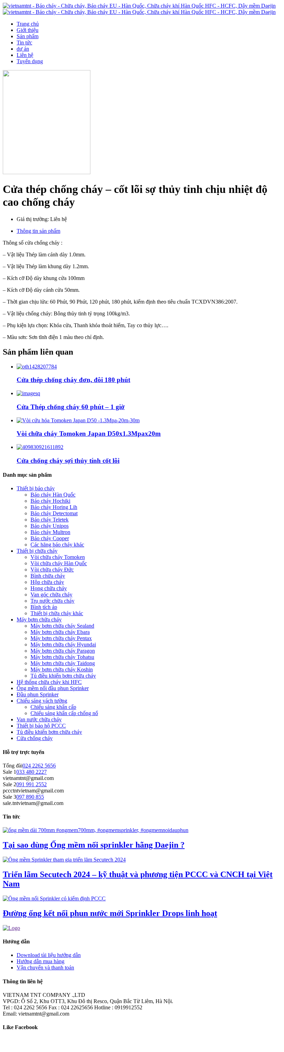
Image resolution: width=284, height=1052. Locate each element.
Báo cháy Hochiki (50, 501)
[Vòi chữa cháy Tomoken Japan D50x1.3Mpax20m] (78, 420)
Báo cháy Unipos (49, 526)
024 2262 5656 (39, 766)
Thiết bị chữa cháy (37, 551)
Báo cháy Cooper (49, 538)
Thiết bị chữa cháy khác (56, 613)
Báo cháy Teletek (49, 520)
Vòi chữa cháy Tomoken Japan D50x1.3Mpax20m (89, 433)
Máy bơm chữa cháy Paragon (62, 651)
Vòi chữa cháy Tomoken (57, 557)
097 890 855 (30, 797)
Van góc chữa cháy (51, 594)
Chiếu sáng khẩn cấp (53, 707)
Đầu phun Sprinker (38, 694)
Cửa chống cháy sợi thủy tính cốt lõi (68, 460)
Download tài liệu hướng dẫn (49, 955)
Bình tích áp (43, 607)
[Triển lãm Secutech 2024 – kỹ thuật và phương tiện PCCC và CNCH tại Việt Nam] (64, 860)
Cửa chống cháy (35, 738)
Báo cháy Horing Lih (53, 507)
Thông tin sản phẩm (38, 231)
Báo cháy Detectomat (54, 513)
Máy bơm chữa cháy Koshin (61, 669)
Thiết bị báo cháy (36, 488)
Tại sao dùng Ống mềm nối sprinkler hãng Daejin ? (94, 844)
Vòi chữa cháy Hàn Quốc (58, 563)
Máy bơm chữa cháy (39, 619)
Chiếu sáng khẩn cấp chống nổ (64, 713)
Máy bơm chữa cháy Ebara (60, 632)
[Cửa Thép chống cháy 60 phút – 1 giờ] (28, 393)
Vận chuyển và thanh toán (45, 967)
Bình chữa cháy (47, 576)
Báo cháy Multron (50, 532)
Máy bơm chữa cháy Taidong (62, 663)
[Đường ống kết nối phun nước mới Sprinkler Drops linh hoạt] (54, 898)
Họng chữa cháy (48, 588)
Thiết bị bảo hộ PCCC (41, 726)
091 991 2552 (31, 784)
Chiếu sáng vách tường (42, 701)
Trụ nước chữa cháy (52, 601)
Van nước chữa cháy (39, 719)
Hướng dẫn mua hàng (40, 961)
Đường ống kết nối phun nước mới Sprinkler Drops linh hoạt (110, 913)
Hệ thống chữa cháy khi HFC (49, 682)
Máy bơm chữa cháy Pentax (61, 638)
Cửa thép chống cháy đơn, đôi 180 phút (73, 379)
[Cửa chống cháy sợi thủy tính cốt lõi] (40, 447)
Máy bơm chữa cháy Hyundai (63, 644)
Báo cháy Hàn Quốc (53, 495)
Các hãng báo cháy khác (57, 545)
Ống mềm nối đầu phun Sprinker (53, 688)
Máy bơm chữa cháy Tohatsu (62, 657)
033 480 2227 (31, 772)
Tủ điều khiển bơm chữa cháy (63, 676)
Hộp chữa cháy (47, 582)
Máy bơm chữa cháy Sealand (62, 626)
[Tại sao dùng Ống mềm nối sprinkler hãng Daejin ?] (95, 830)
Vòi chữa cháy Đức (52, 569)
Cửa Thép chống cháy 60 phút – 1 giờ (71, 406)
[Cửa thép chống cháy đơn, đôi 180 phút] (37, 367)
